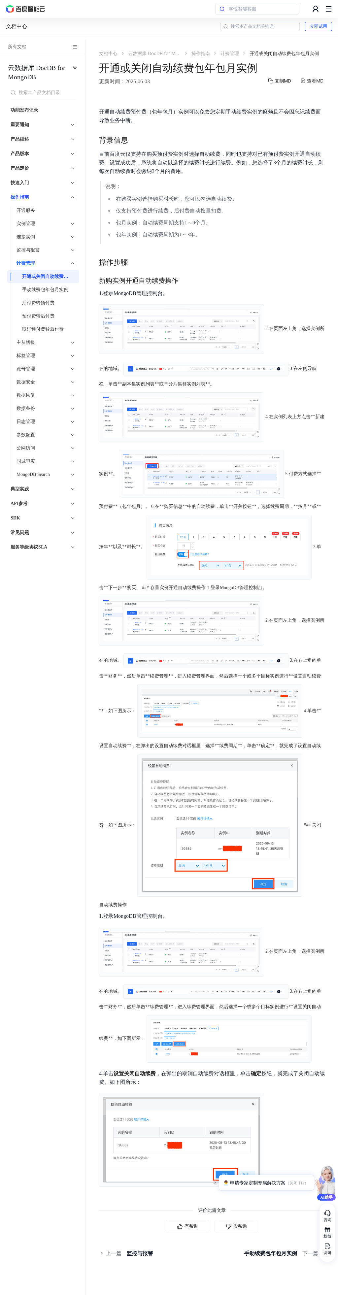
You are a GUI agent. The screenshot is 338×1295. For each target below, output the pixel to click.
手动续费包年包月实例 (45, 289)
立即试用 (318, 26)
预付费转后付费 (38, 316)
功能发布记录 (24, 110)
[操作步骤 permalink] (134, 262)
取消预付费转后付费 (43, 329)
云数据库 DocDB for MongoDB (36, 72)
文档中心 (16, 26)
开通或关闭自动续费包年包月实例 (48, 276)
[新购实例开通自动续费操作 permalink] (185, 280)
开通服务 (26, 210)
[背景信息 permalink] (134, 140)
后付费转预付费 (38, 302)
